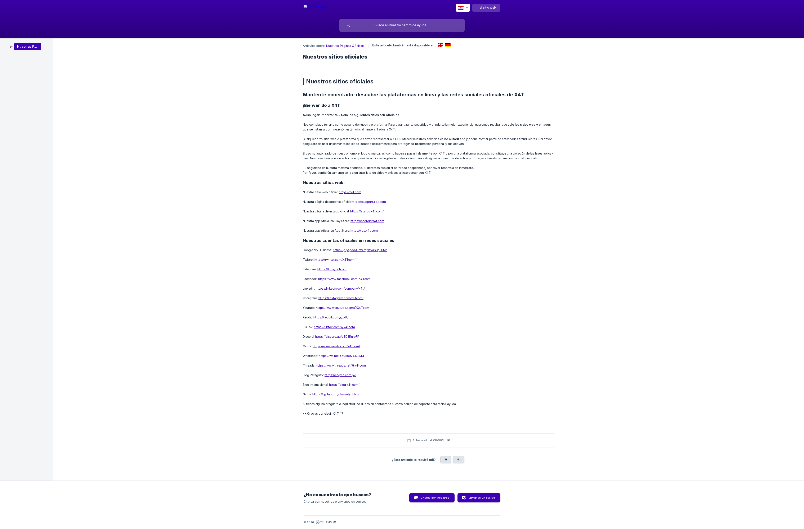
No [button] (458, 459)
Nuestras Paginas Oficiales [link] (345, 45)
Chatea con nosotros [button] (435, 497)
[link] (25, 46)
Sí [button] (445, 459)
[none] (316, 8)
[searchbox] (402, 25)
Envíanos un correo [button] (482, 497)
